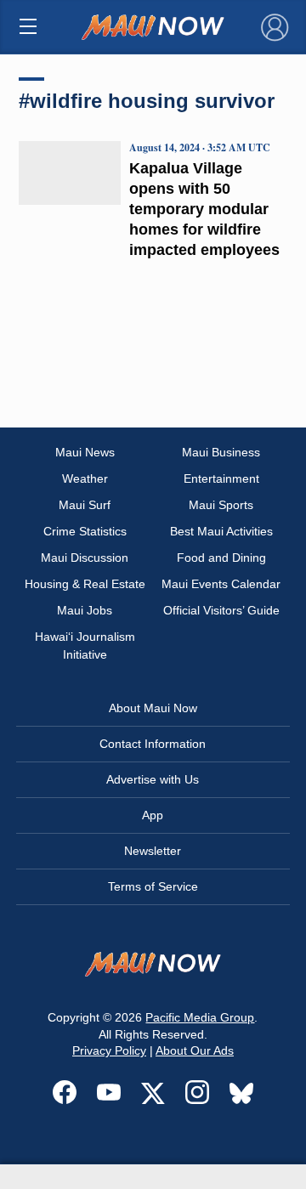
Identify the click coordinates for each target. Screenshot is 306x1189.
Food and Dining (221, 557)
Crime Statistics (85, 531)
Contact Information (152, 743)
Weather (85, 478)
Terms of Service (153, 886)
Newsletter (152, 851)
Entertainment (221, 478)
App (152, 815)
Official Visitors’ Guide (221, 610)
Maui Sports (221, 505)
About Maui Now (153, 708)
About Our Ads (195, 1050)
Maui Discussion (84, 557)
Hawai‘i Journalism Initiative (85, 645)
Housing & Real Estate (85, 584)
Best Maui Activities (221, 531)
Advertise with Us (152, 779)
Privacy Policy (109, 1050)
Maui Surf (84, 505)
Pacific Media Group (199, 1017)
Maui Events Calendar (221, 584)
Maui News (85, 452)
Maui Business (221, 452)
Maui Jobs (84, 610)
